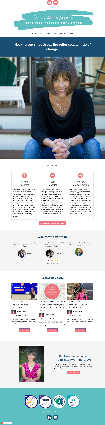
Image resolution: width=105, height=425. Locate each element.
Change (62, 301)
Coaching (56, 301)
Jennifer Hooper (21, 311)
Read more (24, 330)
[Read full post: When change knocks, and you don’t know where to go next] (52, 291)
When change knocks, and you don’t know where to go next (52, 307)
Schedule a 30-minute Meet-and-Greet (52, 223)
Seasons (44, 301)
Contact (63, 33)
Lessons (50, 301)
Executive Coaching (17, 301)
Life (40, 301)
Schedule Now (73, 372)
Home (34, 33)
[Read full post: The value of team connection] (24, 291)
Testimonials (52, 33)
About (41, 33)
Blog (71, 33)
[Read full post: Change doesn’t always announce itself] (80, 291)
